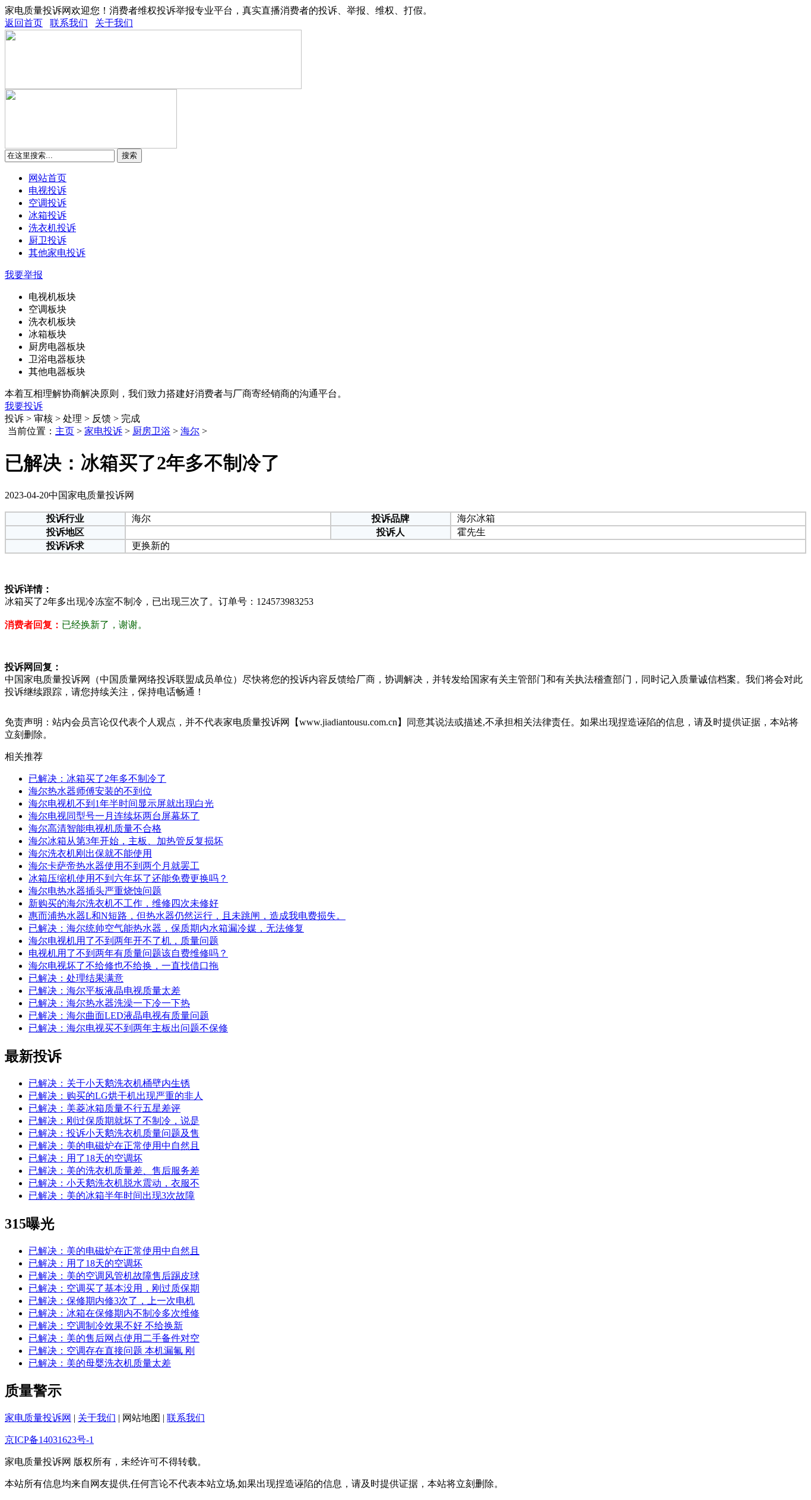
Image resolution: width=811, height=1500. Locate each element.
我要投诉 (24, 406)
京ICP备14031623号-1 (49, 1440)
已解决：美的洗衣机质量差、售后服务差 (113, 1171)
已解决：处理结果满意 (75, 978)
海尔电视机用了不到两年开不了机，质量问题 (123, 941)
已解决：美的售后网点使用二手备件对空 (113, 1338)
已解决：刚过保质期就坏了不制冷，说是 (113, 1121)
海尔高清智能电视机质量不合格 (94, 828)
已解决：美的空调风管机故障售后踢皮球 (113, 1276)
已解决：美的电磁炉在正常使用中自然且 (113, 1146)
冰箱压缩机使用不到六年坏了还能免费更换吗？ (128, 878)
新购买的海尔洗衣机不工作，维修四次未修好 (123, 903)
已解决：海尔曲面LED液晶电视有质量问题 (118, 1015)
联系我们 (69, 23)
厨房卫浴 (151, 431)
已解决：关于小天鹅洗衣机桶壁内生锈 (109, 1083)
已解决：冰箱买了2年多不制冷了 (97, 778)
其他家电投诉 (56, 253)
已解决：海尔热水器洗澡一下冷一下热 (109, 1003)
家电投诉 (103, 431)
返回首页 (24, 23)
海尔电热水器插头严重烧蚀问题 (94, 891)
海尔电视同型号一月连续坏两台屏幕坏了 (113, 816)
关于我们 (114, 23)
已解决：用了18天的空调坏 (85, 1158)
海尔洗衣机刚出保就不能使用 (90, 853)
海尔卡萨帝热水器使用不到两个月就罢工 (113, 866)
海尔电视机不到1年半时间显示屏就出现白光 (121, 803)
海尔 (189, 431)
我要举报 (24, 275)
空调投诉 (47, 203)
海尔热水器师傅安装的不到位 (90, 791)
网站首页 (47, 178)
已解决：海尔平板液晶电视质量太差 (104, 991)
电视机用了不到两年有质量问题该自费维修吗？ (128, 953)
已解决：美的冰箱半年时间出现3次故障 (111, 1195)
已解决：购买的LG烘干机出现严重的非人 (115, 1096)
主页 (64, 431)
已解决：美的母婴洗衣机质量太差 (99, 1363)
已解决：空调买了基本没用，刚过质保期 (113, 1288)
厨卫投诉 (47, 240)
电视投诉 (47, 190)
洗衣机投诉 (52, 228)
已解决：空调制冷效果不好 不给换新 (105, 1326)
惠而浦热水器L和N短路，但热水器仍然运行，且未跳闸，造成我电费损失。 (187, 916)
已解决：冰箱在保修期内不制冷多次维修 (113, 1313)
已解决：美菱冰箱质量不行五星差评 (104, 1108)
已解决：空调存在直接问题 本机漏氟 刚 (111, 1351)
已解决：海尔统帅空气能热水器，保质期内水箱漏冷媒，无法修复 (166, 928)
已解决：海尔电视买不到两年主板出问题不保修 (128, 1028)
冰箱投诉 (47, 215)
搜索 (129, 155)
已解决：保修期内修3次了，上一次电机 (111, 1301)
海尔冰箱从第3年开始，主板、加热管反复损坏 (125, 841)
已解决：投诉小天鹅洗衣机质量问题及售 (113, 1133)
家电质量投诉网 (38, 1418)
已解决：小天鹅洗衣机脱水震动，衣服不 (113, 1183)
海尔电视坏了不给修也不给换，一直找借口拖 (123, 966)
